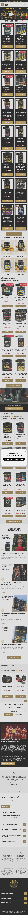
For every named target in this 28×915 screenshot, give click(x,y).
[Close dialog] (25, 451)
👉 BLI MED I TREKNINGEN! (14, 459)
